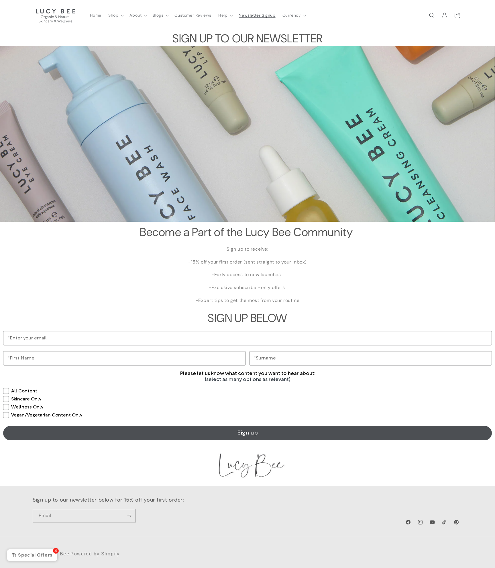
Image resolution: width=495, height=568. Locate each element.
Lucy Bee (58, 553)
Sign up (247, 433)
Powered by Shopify (95, 553)
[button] (115, 15)
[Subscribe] (129, 515)
